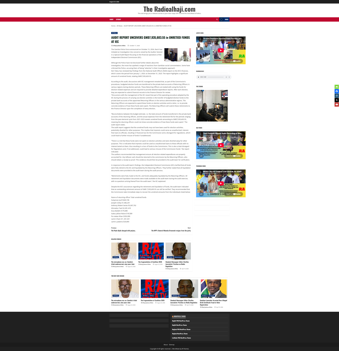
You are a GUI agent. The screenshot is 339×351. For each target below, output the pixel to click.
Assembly (211, 295)
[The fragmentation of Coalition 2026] (151, 251)
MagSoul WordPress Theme (180, 334)
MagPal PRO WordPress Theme (181, 321)
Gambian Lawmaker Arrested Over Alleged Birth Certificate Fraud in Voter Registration (213, 302)
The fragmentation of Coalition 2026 (150, 262)
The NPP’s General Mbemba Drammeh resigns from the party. (171, 229)
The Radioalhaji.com (169, 9)
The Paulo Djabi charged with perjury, (123, 229)
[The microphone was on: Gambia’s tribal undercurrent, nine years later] (124, 251)
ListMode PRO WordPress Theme (181, 338)
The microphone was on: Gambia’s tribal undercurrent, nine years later (123, 263)
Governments (178, 257)
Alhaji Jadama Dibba (119, 45)
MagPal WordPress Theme (179, 325)
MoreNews (175, 349)
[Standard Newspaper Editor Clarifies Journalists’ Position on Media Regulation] (178, 251)
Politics (149, 257)
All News (114, 33)
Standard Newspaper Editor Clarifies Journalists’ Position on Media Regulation (177, 264)
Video (226, 19)
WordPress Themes (180, 316)
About (111, 19)
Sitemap (118, 19)
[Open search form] (217, 19)
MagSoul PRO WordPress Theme (181, 329)
